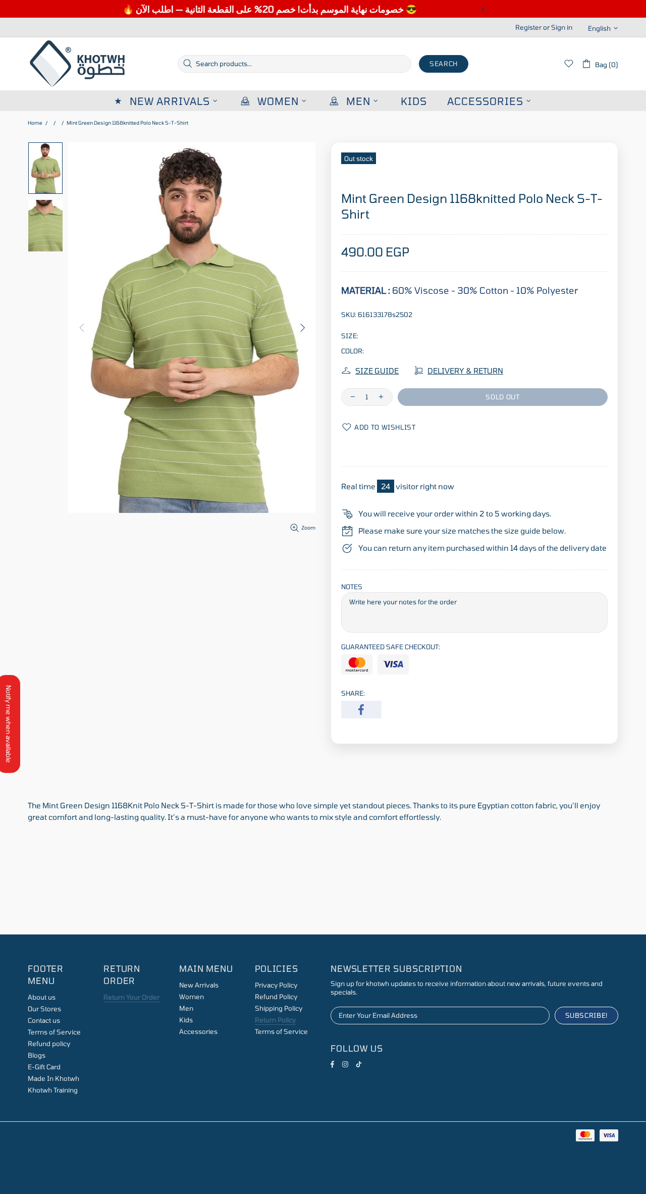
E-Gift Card (44, 1067)
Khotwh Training (53, 1090)
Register (528, 27)
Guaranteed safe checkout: (390, 647)
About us (42, 997)
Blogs (36, 1055)
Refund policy (49, 1044)
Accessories (198, 1031)
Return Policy (275, 1020)
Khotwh (78, 63)
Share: (353, 693)
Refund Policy (276, 997)
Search (443, 64)
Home (35, 123)
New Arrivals (199, 985)
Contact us (44, 1020)
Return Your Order (131, 997)
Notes (351, 587)
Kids (186, 1020)
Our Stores (44, 1009)
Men (186, 1008)
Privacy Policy (276, 985)
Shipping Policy (278, 1008)
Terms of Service (54, 1032)
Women (191, 997)
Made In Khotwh (53, 1078)
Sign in (561, 27)
